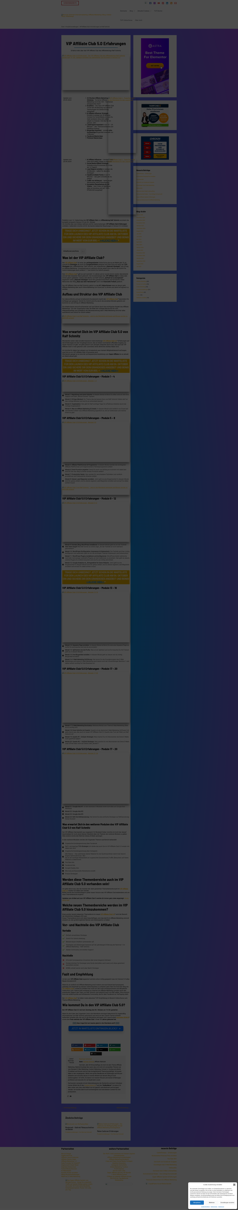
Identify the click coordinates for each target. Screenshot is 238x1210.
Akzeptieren (197, 1202)
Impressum (221, 1206)
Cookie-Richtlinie (205, 1206)
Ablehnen (212, 1202)
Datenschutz (214, 1206)
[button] (234, 1185)
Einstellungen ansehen (227, 1202)
